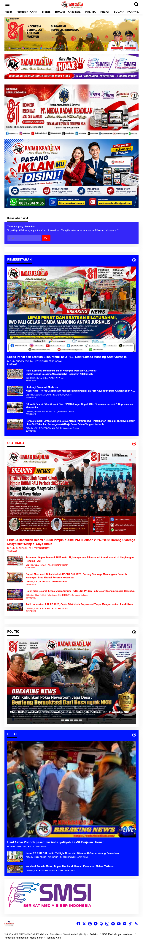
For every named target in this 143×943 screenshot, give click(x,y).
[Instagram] (107, 923)
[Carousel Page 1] (62, 720)
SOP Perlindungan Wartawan (117, 934)
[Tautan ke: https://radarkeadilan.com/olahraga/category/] (134, 443)
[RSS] (136, 923)
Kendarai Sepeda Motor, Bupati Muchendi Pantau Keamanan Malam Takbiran (70, 866)
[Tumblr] (95, 923)
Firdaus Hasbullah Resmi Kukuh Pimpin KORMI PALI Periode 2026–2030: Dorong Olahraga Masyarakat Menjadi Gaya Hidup (71, 542)
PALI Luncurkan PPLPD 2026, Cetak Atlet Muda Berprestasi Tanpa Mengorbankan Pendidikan (79, 604)
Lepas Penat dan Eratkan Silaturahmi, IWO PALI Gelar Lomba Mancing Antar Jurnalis (67, 357)
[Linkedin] (113, 923)
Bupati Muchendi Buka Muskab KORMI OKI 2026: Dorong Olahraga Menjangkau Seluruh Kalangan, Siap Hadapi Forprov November (76, 575)
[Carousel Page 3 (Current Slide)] (71, 720)
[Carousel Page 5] (80, 720)
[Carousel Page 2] (67, 720)
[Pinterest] (90, 923)
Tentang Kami (54, 937)
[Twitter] (84, 923)
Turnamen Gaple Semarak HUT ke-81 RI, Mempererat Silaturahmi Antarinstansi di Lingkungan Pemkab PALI (80, 559)
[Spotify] (124, 923)
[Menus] (7, 4)
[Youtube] (118, 923)
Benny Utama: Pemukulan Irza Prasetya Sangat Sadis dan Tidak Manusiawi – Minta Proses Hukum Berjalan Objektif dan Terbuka (62, 710)
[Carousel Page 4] (76, 720)
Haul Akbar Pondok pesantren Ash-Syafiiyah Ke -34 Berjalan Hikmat (55, 842)
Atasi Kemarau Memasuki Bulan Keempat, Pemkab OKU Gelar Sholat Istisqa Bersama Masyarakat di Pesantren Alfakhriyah (61, 372)
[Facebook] (78, 923)
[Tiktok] (130, 923)
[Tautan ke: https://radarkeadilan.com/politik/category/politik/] (134, 632)
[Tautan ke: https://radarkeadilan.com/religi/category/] (134, 735)
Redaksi (94, 934)
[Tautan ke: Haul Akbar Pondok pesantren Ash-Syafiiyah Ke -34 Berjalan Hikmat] (71, 789)
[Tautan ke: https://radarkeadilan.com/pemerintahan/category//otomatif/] (134, 260)
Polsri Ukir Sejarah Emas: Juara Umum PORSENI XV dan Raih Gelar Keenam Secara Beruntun (80, 591)
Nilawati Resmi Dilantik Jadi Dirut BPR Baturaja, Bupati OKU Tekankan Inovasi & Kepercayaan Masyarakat (79, 405)
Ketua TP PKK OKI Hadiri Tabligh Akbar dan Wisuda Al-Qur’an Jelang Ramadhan (72, 853)
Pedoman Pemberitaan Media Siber (23, 937)
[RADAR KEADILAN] (72, 4)
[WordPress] (101, 923)
